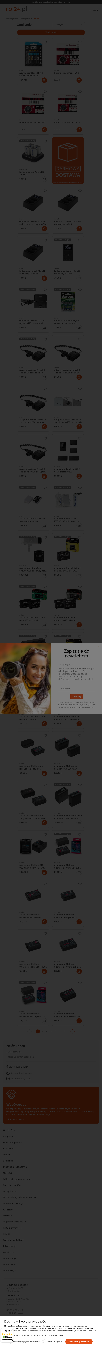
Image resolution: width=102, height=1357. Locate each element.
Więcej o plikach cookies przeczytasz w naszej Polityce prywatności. (33, 1335)
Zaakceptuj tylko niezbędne (26, 1341)
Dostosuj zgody (54, 1341)
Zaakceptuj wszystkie (79, 1341)
